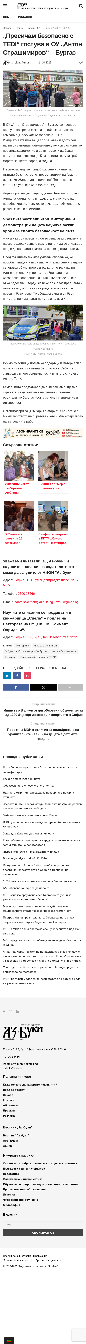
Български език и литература (24, 1168)
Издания (25, 17)
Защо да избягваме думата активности (28, 833)
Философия (11, 1204)
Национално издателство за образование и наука (42, 8)
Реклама (9, 1115)
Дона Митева (23, 62)
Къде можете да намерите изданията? (30, 1084)
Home (7, 17)
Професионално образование (24, 1189)
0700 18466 (26, 593)
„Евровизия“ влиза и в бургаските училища (31, 851)
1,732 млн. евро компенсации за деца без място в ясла (39, 881)
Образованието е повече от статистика (28, 785)
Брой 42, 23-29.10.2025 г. (59, 28)
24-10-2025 (44, 62)
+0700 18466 (11, 1056)
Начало (7, 28)
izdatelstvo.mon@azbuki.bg (33, 602)
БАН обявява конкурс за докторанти (26, 888)
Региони (10, 657)
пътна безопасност (64, 651)
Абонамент (10, 1105)
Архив (7, 1145)
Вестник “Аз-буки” (16, 1135)
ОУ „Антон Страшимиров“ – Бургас (26, 651)
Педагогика (11, 1173)
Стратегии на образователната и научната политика (40, 1163)
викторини (22, 645)
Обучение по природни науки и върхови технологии (40, 1184)
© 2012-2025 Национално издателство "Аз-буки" (30, 1266)
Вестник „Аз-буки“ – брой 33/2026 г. (26, 858)
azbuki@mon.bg (67, 602)
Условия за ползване (15, 1260)
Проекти (9, 1110)
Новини (19, 28)
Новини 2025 (34, 28)
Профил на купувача (48, 1260)
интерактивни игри (45, 645)
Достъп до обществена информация (25, 1255)
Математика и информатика (22, 1179)
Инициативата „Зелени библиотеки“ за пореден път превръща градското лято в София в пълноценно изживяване (37, 870)
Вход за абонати (14, 1089)
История (9, 1194)
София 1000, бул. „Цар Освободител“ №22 (45, 637)
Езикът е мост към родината (21, 778)
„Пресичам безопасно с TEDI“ (38, 657)
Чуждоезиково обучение (20, 1199)
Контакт (8, 1100)
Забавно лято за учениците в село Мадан (30, 815)
